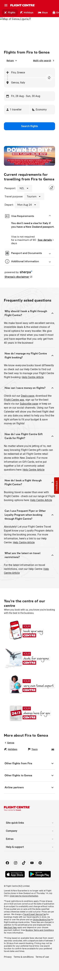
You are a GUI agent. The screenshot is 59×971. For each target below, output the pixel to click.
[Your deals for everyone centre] (29, 658)
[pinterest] (40, 862)
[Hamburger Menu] (6, 5)
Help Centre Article (33, 377)
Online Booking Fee (41, 919)
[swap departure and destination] (49, 77)
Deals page (27, 395)
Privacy (8, 957)
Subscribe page (29, 403)
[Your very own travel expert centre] (29, 685)
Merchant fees (10, 927)
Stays (45, 12)
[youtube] (32, 862)
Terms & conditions (24, 957)
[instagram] (15, 862)
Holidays (28, 12)
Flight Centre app (14, 399)
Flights (11, 12)
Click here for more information (24, 896)
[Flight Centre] (22, 5)
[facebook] (7, 862)
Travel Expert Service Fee (34, 914)
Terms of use (42, 957)
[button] (16, 109)
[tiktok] (23, 862)
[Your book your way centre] (29, 631)
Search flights (29, 126)
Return (10, 60)
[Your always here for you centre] (29, 713)
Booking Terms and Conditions (40, 930)
